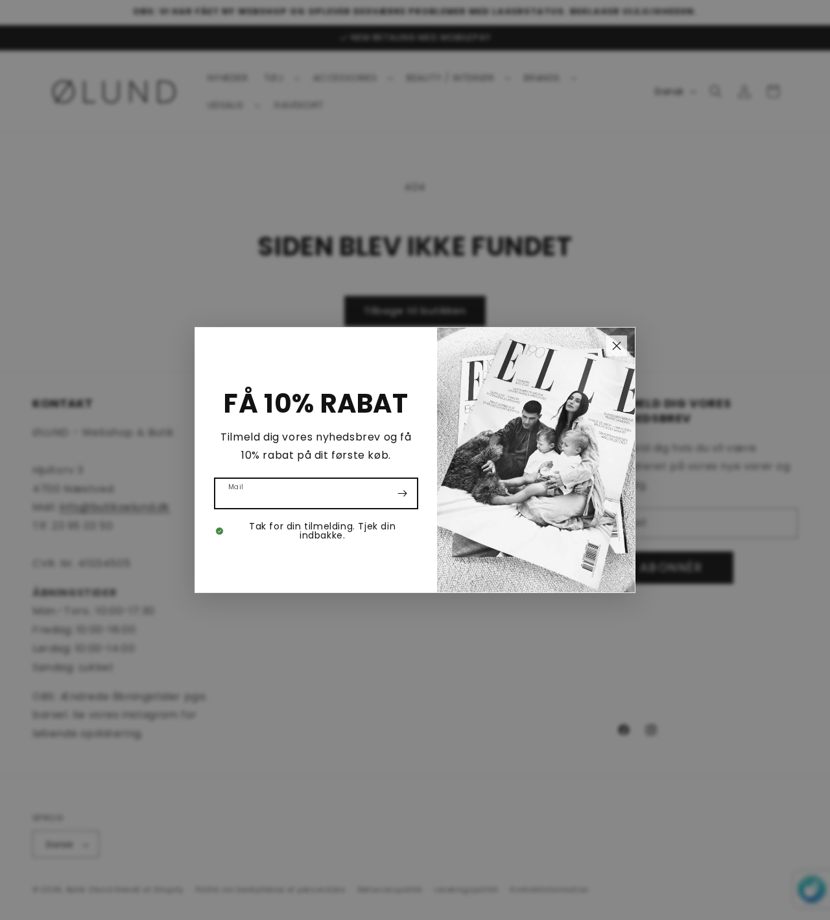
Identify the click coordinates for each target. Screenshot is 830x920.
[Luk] (616, 345)
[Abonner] (402, 493)
